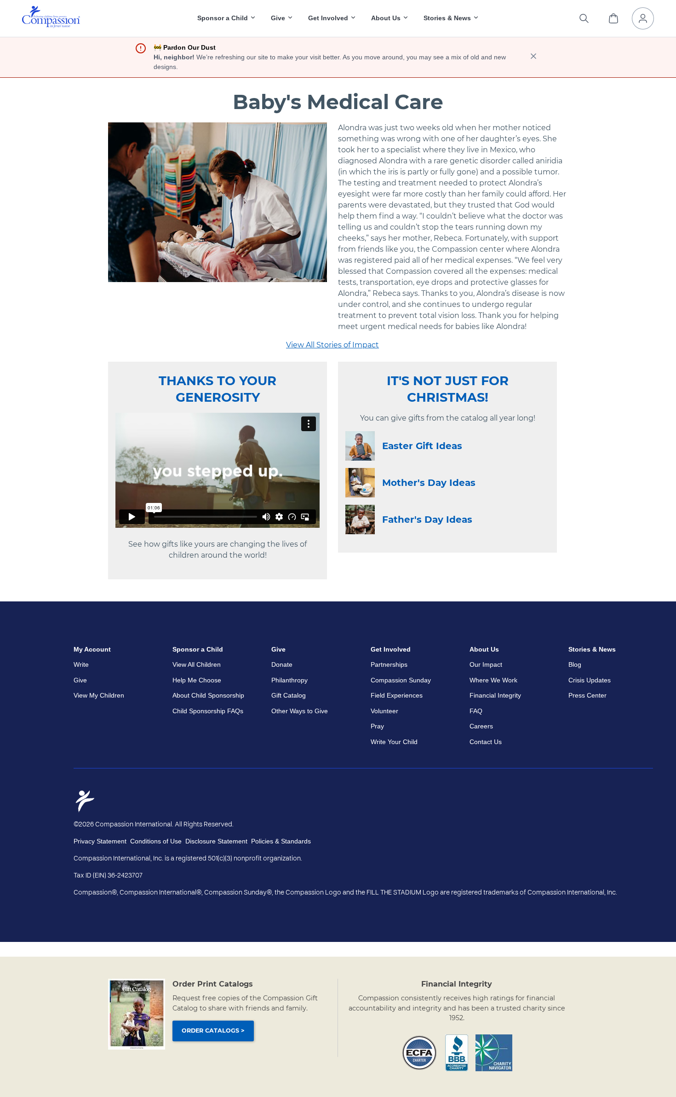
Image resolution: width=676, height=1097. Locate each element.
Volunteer (384, 711)
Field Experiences (397, 695)
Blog (574, 664)
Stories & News (592, 649)
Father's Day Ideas (427, 519)
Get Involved (391, 649)
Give (80, 680)
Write (81, 664)
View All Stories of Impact (332, 345)
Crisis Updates (589, 680)
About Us (484, 649)
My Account (92, 649)
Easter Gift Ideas (422, 445)
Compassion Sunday (401, 680)
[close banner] (533, 57)
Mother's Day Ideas (428, 482)
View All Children (196, 664)
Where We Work (493, 680)
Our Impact (486, 664)
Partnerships (389, 664)
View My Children (99, 695)
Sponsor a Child (197, 649)
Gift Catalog (288, 695)
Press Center (587, 695)
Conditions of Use (156, 841)
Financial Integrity (495, 695)
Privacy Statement (100, 841)
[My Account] (643, 18)
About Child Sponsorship (208, 695)
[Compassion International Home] (51, 25)
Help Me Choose (196, 680)
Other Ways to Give (299, 711)
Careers (481, 726)
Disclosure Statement (216, 841)
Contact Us (486, 741)
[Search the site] (584, 18)
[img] (51, 17)
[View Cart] (613, 18)
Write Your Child (394, 741)
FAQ (476, 711)
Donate (281, 664)
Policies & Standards (281, 841)
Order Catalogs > (213, 1030)
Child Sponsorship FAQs (207, 711)
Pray (377, 726)
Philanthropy (289, 680)
